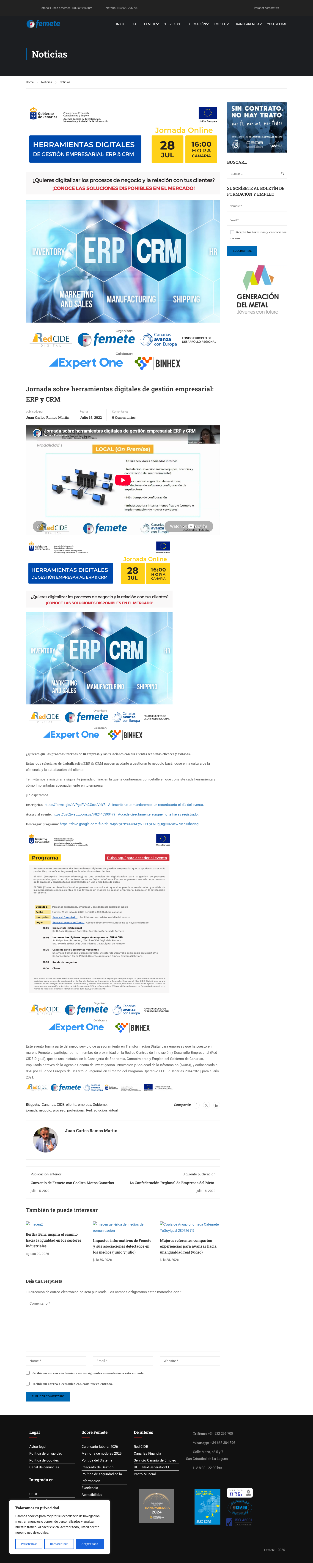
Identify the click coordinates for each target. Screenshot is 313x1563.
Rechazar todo (59, 1544)
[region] (59, 1527)
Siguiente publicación (199, 1174)
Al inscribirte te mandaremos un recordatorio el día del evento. (156, 805)
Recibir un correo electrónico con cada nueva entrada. (72, 1384)
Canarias (48, 1105)
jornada (31, 1110)
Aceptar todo (89, 1544)
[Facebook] (196, 1105)
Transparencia (246, 24)
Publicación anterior (46, 1174)
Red (89, 1110)
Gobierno (100, 1105)
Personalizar (29, 1544)
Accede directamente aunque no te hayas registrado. (158, 814)
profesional (76, 1110)
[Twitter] (206, 1105)
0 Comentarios (124, 417)
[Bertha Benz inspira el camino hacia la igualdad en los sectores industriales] (34, 1224)
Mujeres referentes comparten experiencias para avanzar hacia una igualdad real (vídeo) (188, 1246)
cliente (71, 1105)
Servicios (172, 24)
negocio (45, 1110)
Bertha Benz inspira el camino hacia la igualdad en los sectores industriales (53, 1240)
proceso (59, 1110)
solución (100, 1110)
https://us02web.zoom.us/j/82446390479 (84, 814)
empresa (84, 1105)
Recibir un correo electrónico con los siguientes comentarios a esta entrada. (88, 1373)
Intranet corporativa (266, 8)
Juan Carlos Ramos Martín (47, 417)
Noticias (46, 82)
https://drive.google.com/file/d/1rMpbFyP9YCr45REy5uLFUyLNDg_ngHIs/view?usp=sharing (129, 824)
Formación (196, 24)
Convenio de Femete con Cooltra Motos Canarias (72, 1182)
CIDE (60, 1105)
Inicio (121, 24)
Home (30, 82)
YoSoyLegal (277, 24)
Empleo (220, 24)
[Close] (105, 1504)
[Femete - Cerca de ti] (43, 24)
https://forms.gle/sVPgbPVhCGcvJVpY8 (74, 805)
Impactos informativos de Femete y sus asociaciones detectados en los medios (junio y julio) (122, 1246)
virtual (113, 1110)
